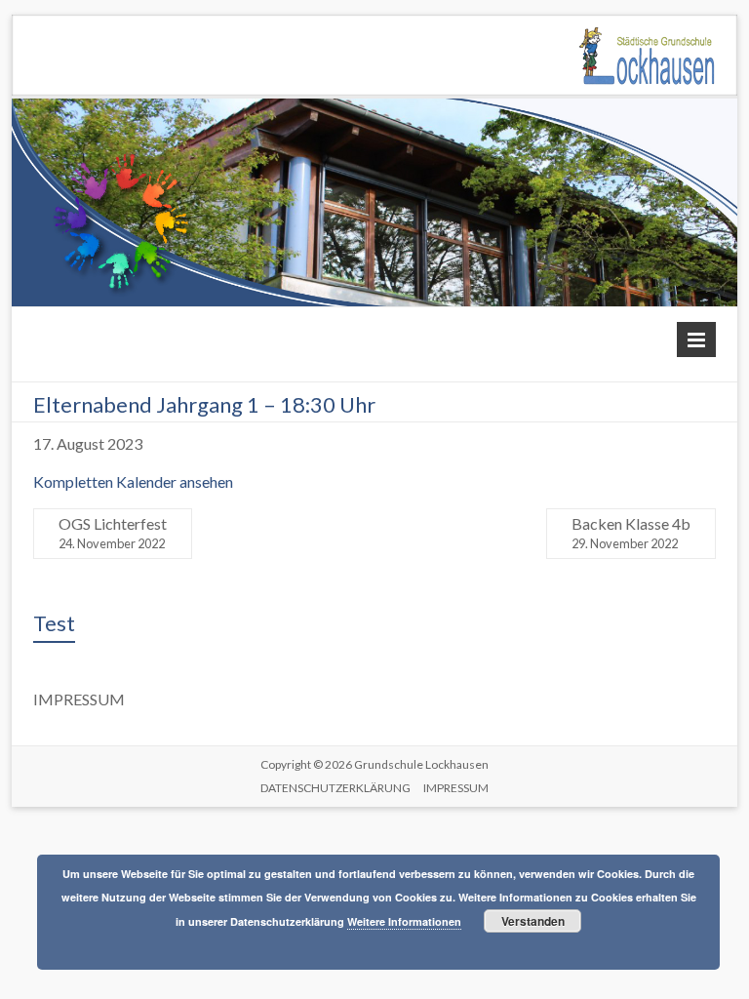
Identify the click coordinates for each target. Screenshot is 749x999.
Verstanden (533, 921)
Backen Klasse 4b (631, 532)
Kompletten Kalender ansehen (133, 481)
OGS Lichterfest (113, 532)
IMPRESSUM (456, 787)
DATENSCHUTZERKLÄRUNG (335, 787)
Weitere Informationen (404, 921)
